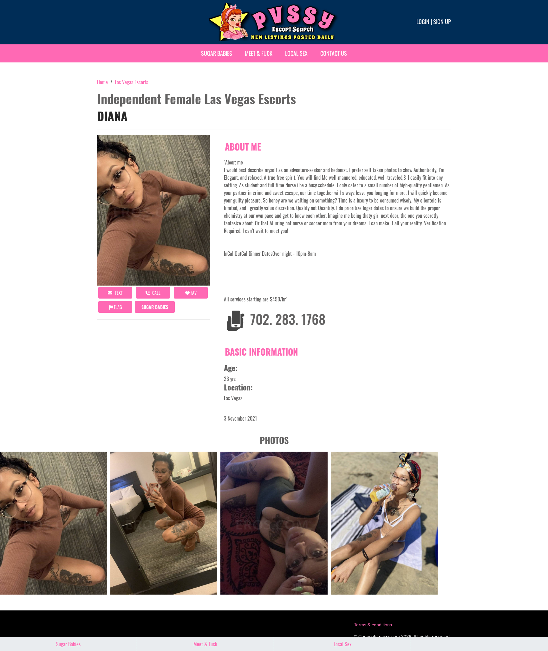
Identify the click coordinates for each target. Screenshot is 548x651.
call (155, 292)
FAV (193, 292)
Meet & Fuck (258, 53)
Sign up (442, 21)
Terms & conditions (373, 624)
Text (118, 292)
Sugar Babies (216, 53)
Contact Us (333, 53)
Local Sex (296, 53)
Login (422, 21)
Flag (117, 307)
